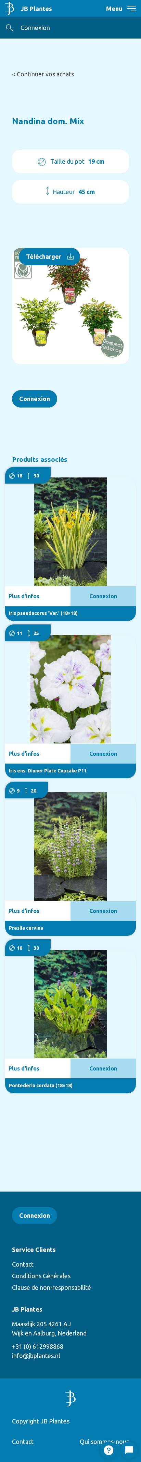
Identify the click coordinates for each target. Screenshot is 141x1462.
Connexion (35, 27)
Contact (23, 1264)
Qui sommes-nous (104, 1441)
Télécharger (43, 256)
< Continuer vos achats (43, 74)
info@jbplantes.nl (36, 1355)
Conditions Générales (41, 1275)
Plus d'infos (24, 596)
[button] (9, 28)
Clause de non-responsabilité (51, 1287)
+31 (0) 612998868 (37, 1346)
